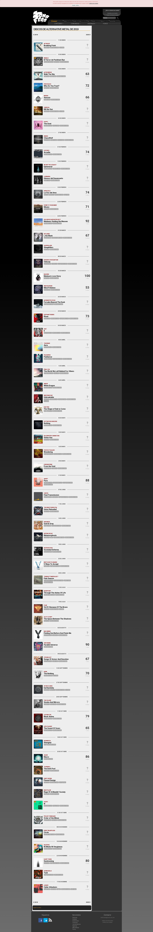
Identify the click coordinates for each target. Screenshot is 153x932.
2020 (88, 35)
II (44, 331)
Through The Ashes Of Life (55, 593)
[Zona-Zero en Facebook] (40, 920)
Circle (46, 832)
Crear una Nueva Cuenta (112, 15)
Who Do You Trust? (51, 86)
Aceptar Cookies (75, 5)
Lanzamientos (77, 924)
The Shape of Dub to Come (55, 409)
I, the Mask (48, 236)
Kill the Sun (48, 109)
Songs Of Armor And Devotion (56, 659)
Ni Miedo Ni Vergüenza (53, 847)
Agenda (75, 926)
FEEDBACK (91, 24)
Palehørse (48, 357)
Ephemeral (48, 167)
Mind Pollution (49, 288)
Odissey (47, 262)
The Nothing (49, 673)
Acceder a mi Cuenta (112, 13)
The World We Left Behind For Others (59, 371)
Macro (46, 757)
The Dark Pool (49, 769)
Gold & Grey (49, 524)
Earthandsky (49, 688)
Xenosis (47, 98)
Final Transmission (51, 495)
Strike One (48, 438)
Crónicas (75, 922)
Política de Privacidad (107, 920)
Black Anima (49, 717)
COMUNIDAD (75, 24)
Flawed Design (50, 780)
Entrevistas (76, 921)
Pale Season (49, 578)
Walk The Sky (49, 74)
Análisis (75, 919)
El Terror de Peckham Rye (54, 60)
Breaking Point (50, 45)
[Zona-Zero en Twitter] (45, 920)
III (44, 804)
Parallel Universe (51, 645)
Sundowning (49, 861)
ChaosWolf (48, 138)
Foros (74, 929)
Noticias (75, 917)
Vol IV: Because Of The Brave (55, 607)
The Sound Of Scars (52, 728)
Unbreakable (49, 397)
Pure (46, 481)
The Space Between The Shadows (57, 619)
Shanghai (47, 743)
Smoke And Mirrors (52, 702)
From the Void (49, 466)
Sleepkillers (48, 247)
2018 (36, 35)
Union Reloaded (50, 509)
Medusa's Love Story (52, 276)
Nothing (47, 423)
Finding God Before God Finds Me (57, 633)
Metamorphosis (50, 535)
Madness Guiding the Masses (56, 221)
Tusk (46, 873)
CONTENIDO (58, 24)
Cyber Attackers (50, 887)
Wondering (48, 452)
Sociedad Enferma (51, 550)
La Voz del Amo (50, 193)
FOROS (105, 24)
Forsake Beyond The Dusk (54, 302)
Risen (46, 316)
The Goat (47, 124)
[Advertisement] (76, 14)
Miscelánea (76, 927)
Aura (46, 345)
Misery (46, 207)
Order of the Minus (51, 818)
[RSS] (50, 920)
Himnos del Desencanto (53, 178)
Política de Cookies (107, 922)
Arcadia (47, 152)
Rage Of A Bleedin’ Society (54, 792)
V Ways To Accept (51, 564)
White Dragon (49, 386)
